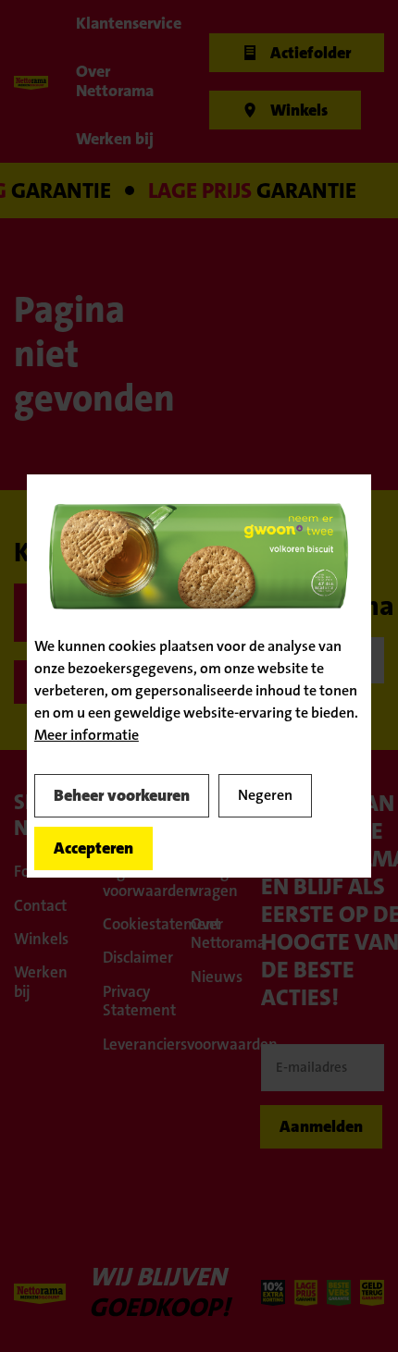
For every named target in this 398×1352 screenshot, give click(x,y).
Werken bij (41, 981)
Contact (40, 905)
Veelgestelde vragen (226, 880)
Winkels (41, 938)
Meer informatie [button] (86, 734)
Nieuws (217, 976)
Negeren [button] (265, 795)
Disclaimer (138, 957)
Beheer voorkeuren (122, 795)
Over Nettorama (226, 933)
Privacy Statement (138, 1000)
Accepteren (93, 848)
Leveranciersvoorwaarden (138, 1044)
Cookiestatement (138, 924)
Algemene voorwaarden (138, 880)
